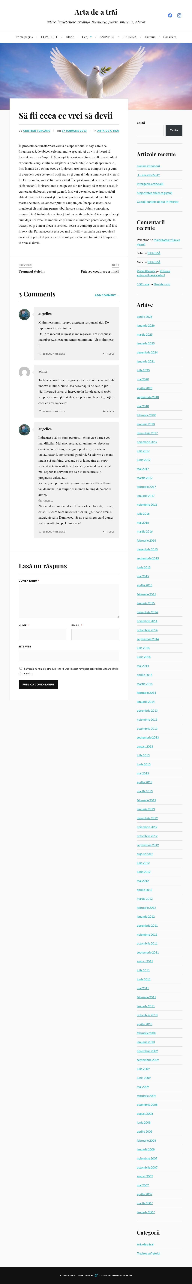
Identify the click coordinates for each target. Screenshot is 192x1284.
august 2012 (145, 853)
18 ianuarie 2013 (54, 532)
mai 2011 (143, 988)
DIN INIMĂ (129, 37)
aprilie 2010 (144, 1024)
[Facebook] (170, 15)
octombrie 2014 (147, 630)
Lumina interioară (148, 166)
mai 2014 (143, 665)
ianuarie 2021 (146, 361)
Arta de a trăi (96, 12)
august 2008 (145, 1113)
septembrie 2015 (148, 558)
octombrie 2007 (147, 1167)
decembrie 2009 (147, 1051)
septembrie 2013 (148, 737)
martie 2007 (145, 1203)
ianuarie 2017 (146, 495)
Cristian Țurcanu (36, 130)
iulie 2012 (143, 863)
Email (76, 625)
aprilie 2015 (144, 585)
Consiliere (169, 37)
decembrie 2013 (147, 710)
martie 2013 (145, 791)
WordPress (85, 1275)
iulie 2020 (143, 370)
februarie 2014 (146, 692)
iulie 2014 (143, 648)
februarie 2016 (146, 540)
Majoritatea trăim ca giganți (154, 192)
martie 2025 (145, 334)
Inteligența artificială (150, 183)
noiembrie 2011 (147, 934)
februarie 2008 (146, 1140)
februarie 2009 (146, 1095)
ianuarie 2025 (146, 343)
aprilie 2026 (144, 316)
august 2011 (145, 961)
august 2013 (145, 746)
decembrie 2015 (147, 549)
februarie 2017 (146, 486)
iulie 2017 (143, 451)
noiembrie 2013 (147, 719)
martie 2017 (145, 477)
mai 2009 (143, 1086)
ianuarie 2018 (146, 424)
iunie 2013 (144, 764)
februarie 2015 (146, 594)
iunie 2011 (144, 979)
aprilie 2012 (144, 889)
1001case (143, 284)
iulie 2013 (143, 755)
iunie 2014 (144, 657)
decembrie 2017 (147, 433)
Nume (24, 625)
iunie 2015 (144, 567)
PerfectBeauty (146, 271)
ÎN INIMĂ (154, 253)
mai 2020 (143, 379)
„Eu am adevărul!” (148, 175)
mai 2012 (143, 880)
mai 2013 (143, 773)
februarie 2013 (146, 800)
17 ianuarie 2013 (74, 130)
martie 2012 (145, 898)
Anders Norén (122, 1275)
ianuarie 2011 (146, 1006)
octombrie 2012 (147, 836)
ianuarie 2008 (146, 1149)
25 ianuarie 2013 (54, 354)
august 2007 (145, 1176)
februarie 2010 (146, 1033)
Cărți (85, 37)
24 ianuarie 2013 (54, 411)
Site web (25, 646)
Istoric (70, 37)
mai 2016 (143, 522)
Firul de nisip (162, 284)
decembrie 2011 (147, 925)
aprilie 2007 (144, 1194)
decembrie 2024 (147, 352)
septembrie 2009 (148, 1059)
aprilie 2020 (144, 388)
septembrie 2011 (148, 952)
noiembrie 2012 (147, 827)
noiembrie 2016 (147, 504)
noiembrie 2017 (147, 442)
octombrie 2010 (147, 1015)
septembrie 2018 (148, 397)
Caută (141, 123)
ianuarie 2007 (146, 1212)
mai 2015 (143, 576)
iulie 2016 (143, 513)
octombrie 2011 (147, 943)
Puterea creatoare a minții (100, 271)
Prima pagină (24, 37)
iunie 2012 (144, 871)
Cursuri (150, 37)
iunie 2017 (144, 459)
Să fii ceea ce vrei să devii (66, 115)
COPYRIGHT (49, 37)
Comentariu (29, 580)
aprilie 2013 (144, 782)
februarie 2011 (146, 997)
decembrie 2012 (147, 818)
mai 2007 (143, 1185)
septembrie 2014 (148, 639)
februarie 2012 (146, 907)
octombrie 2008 (147, 1104)
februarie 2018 (146, 415)
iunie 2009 (144, 1077)
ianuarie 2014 (146, 701)
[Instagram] (179, 15)
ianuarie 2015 (146, 603)
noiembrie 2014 (147, 621)
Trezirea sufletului (148, 1253)
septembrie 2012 (148, 845)
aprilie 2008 (144, 1131)
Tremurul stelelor (32, 271)
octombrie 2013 (147, 728)
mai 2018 (143, 406)
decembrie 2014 (147, 612)
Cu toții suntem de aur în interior (157, 201)
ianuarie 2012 (146, 916)
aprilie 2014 (144, 674)
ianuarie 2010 (146, 1042)
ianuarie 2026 (146, 325)
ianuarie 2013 (146, 809)
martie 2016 (145, 531)
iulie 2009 (143, 1069)
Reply (111, 354)
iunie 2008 (144, 1122)
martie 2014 (145, 683)
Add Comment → (107, 295)
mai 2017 (143, 468)
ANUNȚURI (107, 37)
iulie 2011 (143, 970)
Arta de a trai (108, 130)
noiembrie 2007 (147, 1158)
